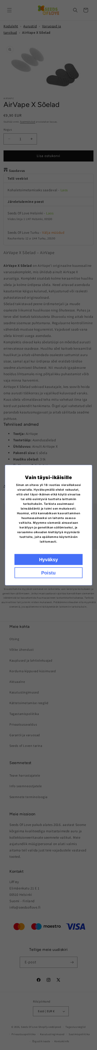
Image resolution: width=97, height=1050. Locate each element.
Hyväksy (48, 559)
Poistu (48, 572)
